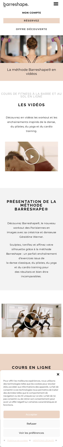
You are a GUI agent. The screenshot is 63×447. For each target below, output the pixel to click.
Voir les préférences (31, 432)
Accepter (31, 414)
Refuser (31, 423)
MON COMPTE (31, 12)
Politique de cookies (17, 440)
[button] (58, 374)
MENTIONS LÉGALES (43, 440)
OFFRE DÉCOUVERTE (31, 29)
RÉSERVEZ (31, 20)
